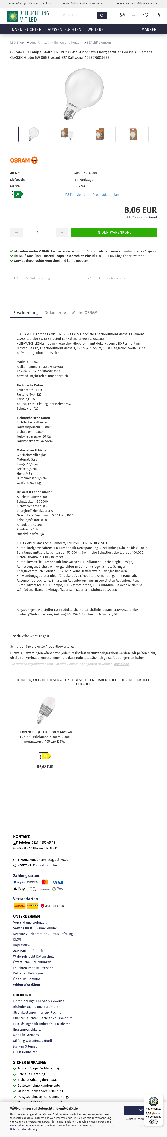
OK (141, 1110)
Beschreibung (25, 312)
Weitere (95, 29)
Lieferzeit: (17, 180)
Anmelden (121, 664)
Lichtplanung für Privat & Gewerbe (38, 1001)
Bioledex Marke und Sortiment (35, 1007)
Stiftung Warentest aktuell (32, 1041)
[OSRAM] (24, 160)
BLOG (17, 939)
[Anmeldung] (134, 15)
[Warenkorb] (158, 15)
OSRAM (79, 186)
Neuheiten (29, 1052)
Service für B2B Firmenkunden (35, 928)
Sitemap (31, 1046)
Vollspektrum (63, 1018)
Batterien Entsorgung (28, 973)
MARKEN (149, 29)
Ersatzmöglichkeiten (28, 1029)
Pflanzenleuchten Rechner (32, 1018)
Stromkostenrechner (28, 1012)
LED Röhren (62, 1024)
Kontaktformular (45, 865)
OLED (17, 1052)
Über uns (19, 979)
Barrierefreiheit (31, 951)
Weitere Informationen (140, 1119)
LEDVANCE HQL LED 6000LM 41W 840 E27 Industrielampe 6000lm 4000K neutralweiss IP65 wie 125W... (45, 736)
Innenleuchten (26, 29)
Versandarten (25, 899)
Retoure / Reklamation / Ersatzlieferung (43, 934)
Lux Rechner (53, 1012)
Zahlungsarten (26, 875)
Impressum (21, 945)
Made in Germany (26, 1035)
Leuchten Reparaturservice (33, 968)
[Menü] (160, 1096)
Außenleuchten (64, 29)
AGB (16, 951)
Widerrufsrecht (24, 956)
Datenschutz (45, 956)
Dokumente (55, 312)
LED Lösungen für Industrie (33, 1024)
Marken (18, 1046)
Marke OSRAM (85, 312)
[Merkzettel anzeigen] (146, 15)
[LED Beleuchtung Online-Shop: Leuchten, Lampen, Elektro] (28, 16)
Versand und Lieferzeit (30, 922)
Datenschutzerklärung (23, 1129)
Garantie (33, 979)
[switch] (153, 1121)
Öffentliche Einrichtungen (32, 962)
